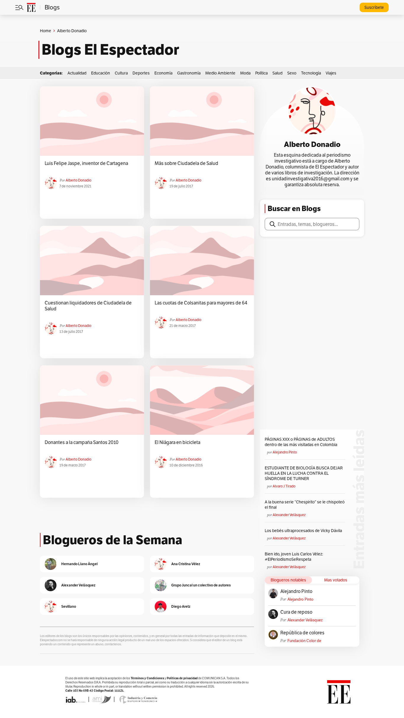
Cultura (121, 73)
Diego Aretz (180, 606)
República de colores (302, 633)
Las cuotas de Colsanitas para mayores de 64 (201, 303)
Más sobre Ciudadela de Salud (186, 163)
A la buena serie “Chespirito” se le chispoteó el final (305, 504)
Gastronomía (189, 73)
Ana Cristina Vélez (185, 564)
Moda (245, 73)
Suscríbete (374, 7)
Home (45, 30)
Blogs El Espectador (110, 49)
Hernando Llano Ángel (79, 564)
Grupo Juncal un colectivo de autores (201, 585)
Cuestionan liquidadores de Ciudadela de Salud (88, 306)
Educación (100, 73)
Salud (277, 73)
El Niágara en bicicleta (177, 442)
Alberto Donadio (78, 180)
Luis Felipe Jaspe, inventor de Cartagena (86, 163)
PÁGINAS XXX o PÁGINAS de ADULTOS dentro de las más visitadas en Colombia (301, 442)
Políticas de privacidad (182, 678)
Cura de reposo (296, 612)
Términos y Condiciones (147, 678)
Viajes (331, 73)
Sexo (291, 73)
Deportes (141, 73)
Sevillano (68, 606)
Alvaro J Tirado (284, 486)
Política (261, 73)
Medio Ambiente (220, 73)
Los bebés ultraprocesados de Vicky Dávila (304, 530)
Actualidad (76, 73)
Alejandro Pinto (285, 452)
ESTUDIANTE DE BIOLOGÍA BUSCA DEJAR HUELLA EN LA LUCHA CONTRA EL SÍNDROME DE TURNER (304, 473)
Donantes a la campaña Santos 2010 (82, 442)
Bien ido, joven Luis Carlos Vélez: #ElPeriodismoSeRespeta (294, 556)
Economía (163, 73)
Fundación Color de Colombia (304, 640)
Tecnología (311, 73)
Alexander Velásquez (289, 515)
